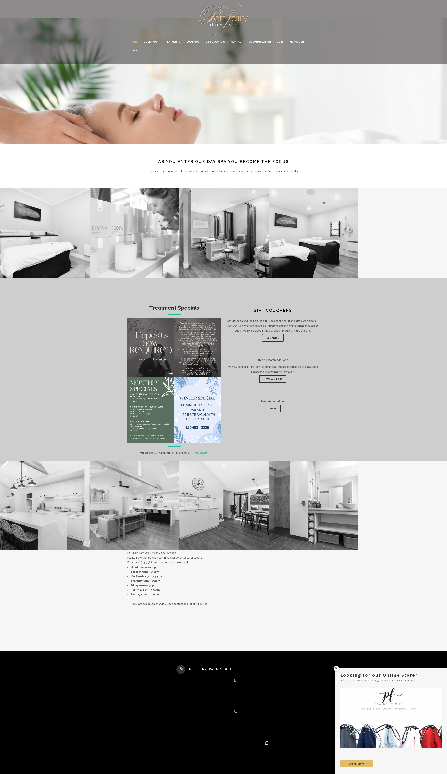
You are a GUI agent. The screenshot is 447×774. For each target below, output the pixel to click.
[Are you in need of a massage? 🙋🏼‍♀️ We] (255, 723)
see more (272, 338)
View (272, 408)
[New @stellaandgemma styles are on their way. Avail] (223, 723)
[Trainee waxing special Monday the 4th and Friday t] (192, 692)
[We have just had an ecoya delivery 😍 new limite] (223, 755)
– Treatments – (200, 453)
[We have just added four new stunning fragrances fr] (192, 755)
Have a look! (273, 379)
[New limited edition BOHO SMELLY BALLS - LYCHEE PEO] (192, 723)
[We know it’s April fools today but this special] (255, 692)
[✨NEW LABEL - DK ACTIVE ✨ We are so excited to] (223, 692)
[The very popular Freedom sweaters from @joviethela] (255, 755)
